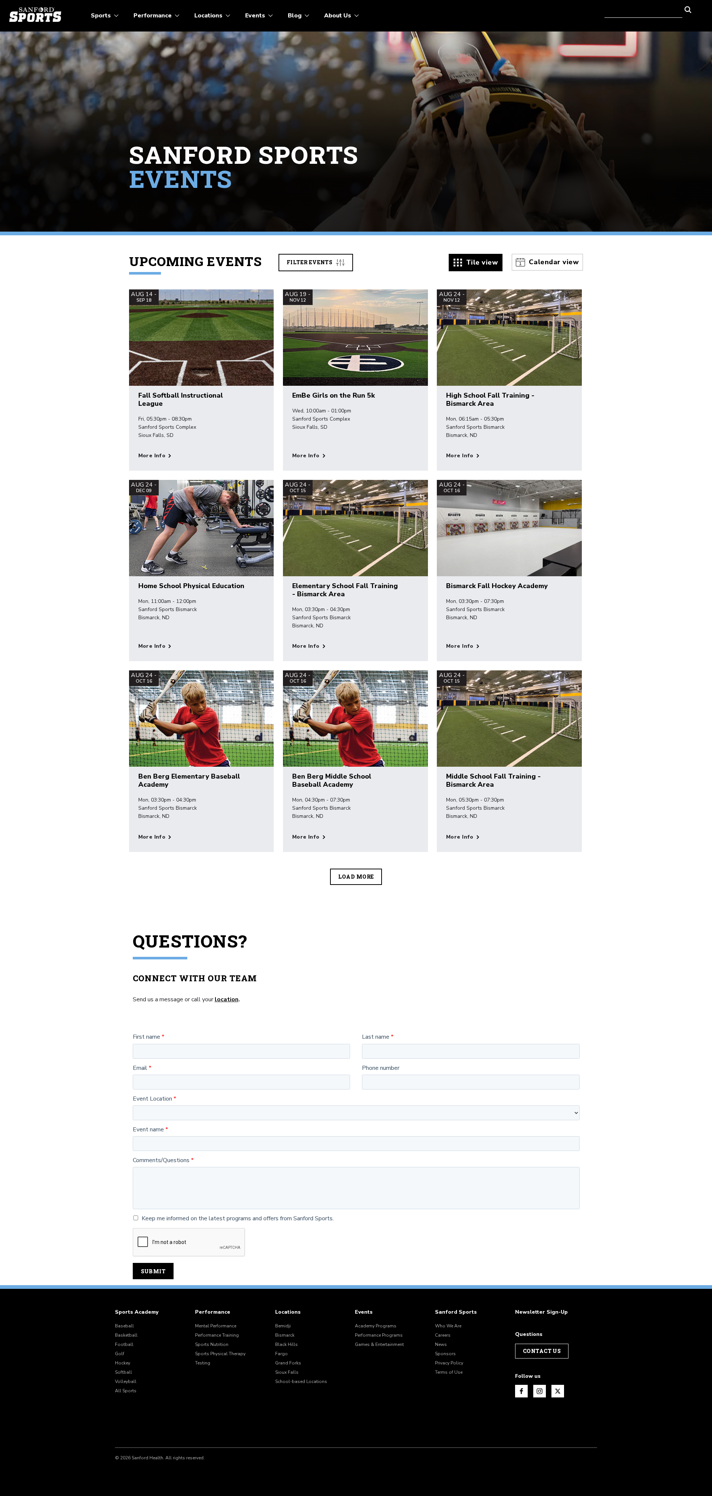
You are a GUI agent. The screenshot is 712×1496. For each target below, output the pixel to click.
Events (364, 1312)
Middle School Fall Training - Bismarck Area (493, 780)
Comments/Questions (161, 1160)
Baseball (124, 1326)
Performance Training (217, 1335)
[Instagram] (539, 1391)
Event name (148, 1129)
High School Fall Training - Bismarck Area (490, 399)
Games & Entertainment (379, 1344)
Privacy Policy (449, 1363)
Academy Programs (375, 1326)
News (441, 1344)
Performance (212, 1312)
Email (140, 1068)
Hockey (122, 1363)
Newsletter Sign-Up (541, 1312)
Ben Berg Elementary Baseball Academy (189, 780)
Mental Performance (215, 1326)
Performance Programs (379, 1335)
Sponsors (445, 1354)
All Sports (125, 1391)
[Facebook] (521, 1391)
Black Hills (286, 1344)
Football (124, 1344)
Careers (443, 1335)
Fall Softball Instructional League (180, 399)
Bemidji (283, 1326)
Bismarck (284, 1335)
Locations (288, 1312)
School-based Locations (301, 1381)
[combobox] (643, 9)
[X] (557, 1391)
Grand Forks (288, 1363)
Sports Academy (136, 1312)
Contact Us (542, 1350)
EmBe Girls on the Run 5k (333, 395)
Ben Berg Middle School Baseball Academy (331, 780)
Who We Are (448, 1326)
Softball (123, 1372)
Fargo (281, 1354)
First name (146, 1037)
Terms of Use (448, 1372)
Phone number (380, 1068)
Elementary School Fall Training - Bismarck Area (345, 590)
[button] (687, 9)
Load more (356, 876)
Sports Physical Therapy (220, 1354)
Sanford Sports (456, 1312)
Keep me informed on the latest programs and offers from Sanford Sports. (238, 1218)
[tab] (476, 262)
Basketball (126, 1335)
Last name (375, 1037)
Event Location (152, 1098)
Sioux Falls (287, 1372)
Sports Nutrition (211, 1344)
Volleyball (125, 1381)
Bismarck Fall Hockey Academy (497, 586)
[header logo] (35, 14)
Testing (202, 1363)
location (226, 999)
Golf (119, 1354)
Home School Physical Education (191, 586)
